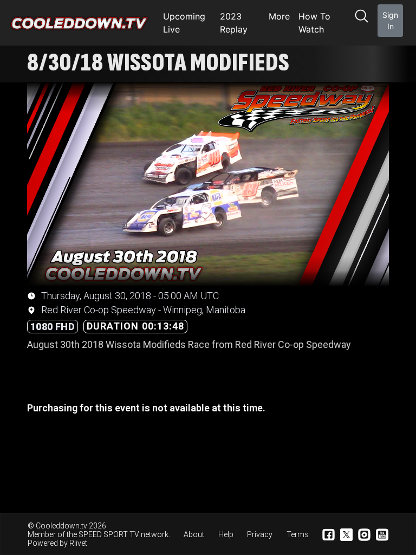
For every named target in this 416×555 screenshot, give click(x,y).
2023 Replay (234, 23)
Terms (298, 534)
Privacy (259, 534)
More (279, 16)
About (194, 534)
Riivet (78, 543)
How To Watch (314, 23)
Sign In (390, 20)
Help (225, 534)
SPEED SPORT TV (109, 534)
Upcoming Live (184, 23)
